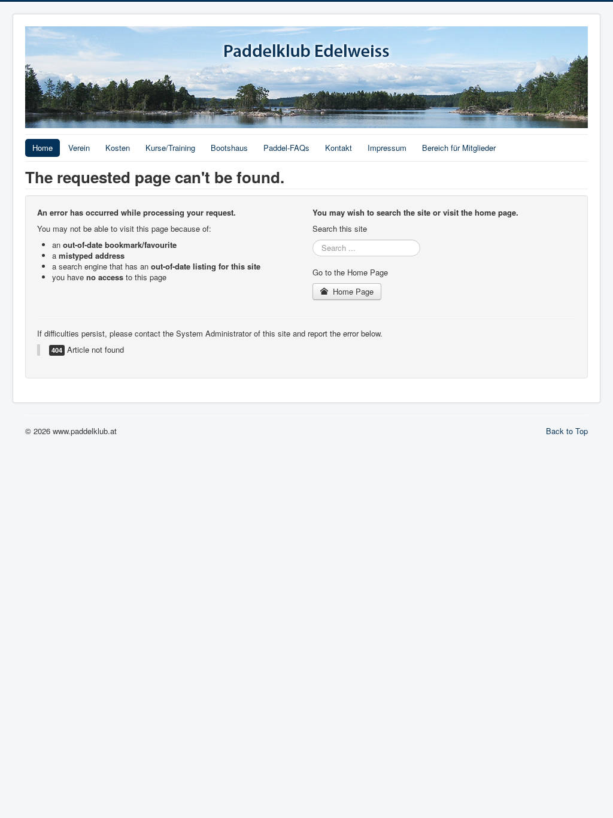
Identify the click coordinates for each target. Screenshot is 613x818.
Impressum (387, 147)
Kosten (117, 147)
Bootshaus (229, 147)
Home (42, 147)
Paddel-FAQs (286, 147)
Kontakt (338, 147)
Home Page (352, 291)
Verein (79, 147)
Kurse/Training (170, 147)
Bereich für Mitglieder (459, 147)
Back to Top (567, 431)
